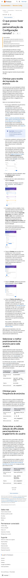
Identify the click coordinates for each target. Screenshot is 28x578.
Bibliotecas (3, 518)
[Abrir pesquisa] (17, 1)
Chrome (2, 560)
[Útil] (9, 15)
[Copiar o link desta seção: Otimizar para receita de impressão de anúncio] (11, 84)
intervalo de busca (20, 305)
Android (2, 558)
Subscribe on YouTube (5, 532)
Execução (6, 12)
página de (17, 154)
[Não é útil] (11, 15)
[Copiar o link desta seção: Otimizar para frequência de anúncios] (4, 396)
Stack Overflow (4, 541)
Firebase (4, 10)
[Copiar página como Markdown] (17, 33)
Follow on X (3, 529)
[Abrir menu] (2, 1)
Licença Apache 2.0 (10, 500)
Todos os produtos (4, 566)
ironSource (8, 127)
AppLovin (23, 125)
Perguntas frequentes (5, 550)
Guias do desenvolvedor (6, 511)
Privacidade (12, 571)
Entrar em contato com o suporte (8, 539)
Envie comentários (8, 17)
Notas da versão (4, 545)
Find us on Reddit (4, 527)
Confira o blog (4, 525)
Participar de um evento (6, 534)
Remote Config (17, 5)
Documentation (6, 5)
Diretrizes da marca (5, 548)
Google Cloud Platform (5, 564)
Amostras (3, 516)
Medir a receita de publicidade (12, 118)
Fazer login (24, 1)
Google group (4, 543)
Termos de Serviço (5, 571)
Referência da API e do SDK (6, 513)
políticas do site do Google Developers (9, 501)
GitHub (2, 520)
